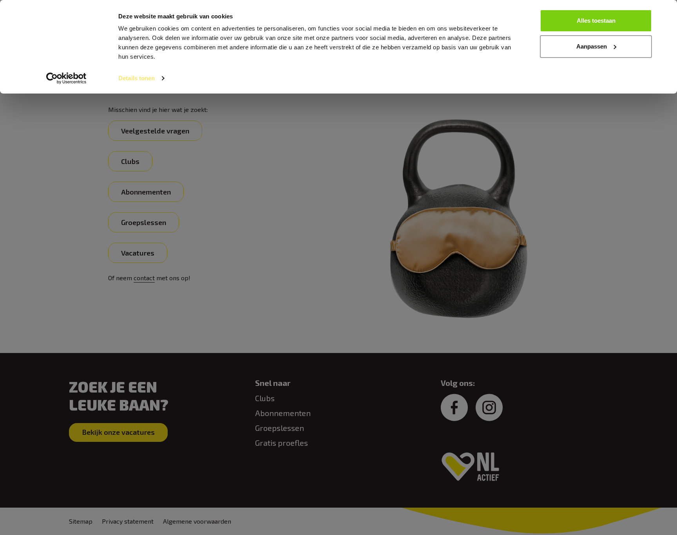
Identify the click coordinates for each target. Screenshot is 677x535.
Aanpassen (591, 46)
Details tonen (136, 78)
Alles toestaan (596, 20)
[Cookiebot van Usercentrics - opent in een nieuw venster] (66, 78)
